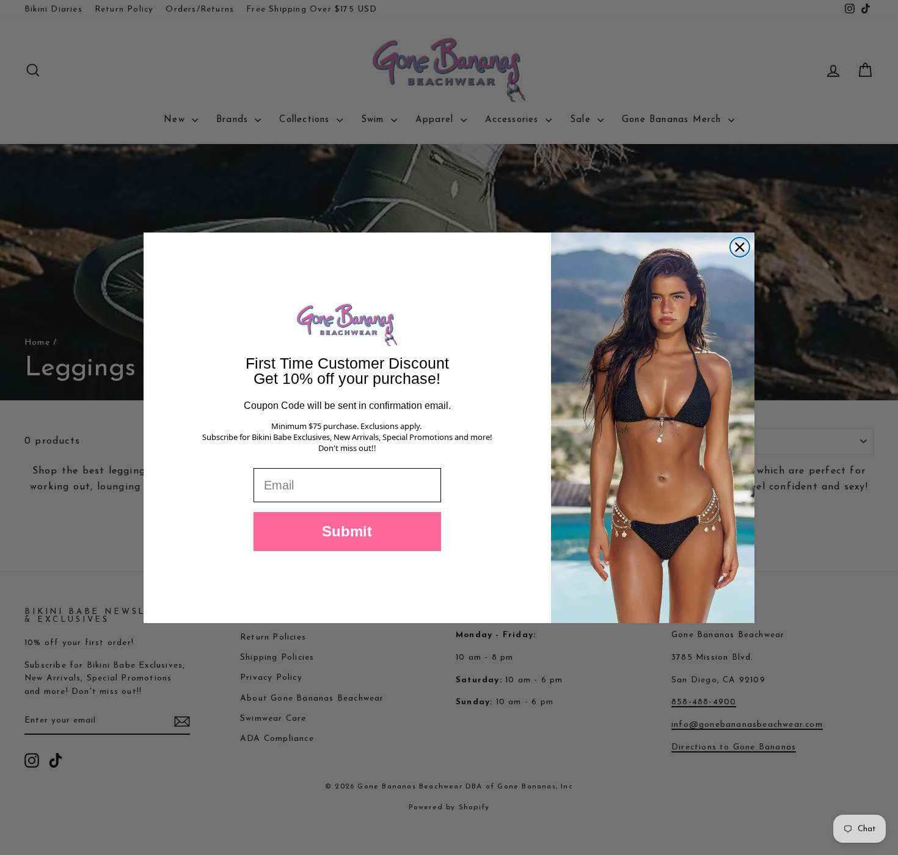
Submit (347, 531)
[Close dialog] (740, 247)
